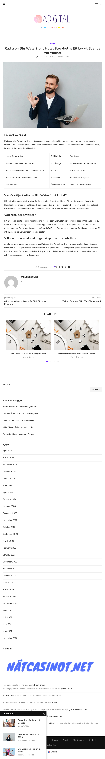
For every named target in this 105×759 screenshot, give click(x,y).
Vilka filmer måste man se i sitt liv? (18, 427)
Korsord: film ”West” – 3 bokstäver (18, 420)
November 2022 (10, 569)
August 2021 (8, 610)
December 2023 (10, 513)
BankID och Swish (37, 685)
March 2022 (8, 589)
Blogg (52, 44)
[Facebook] (41, 28)
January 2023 (9, 555)
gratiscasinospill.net (78, 709)
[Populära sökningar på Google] (9, 723)
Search (6, 384)
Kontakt (92, 740)
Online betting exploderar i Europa (18, 434)
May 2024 (7, 485)
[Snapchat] (59, 28)
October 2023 (9, 527)
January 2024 (9, 506)
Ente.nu (9, 695)
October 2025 (9, 471)
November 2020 (10, 638)
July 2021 (7, 617)
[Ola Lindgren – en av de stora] (9, 752)
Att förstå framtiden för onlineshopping (76, 353)
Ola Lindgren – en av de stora (30, 750)
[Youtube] (55, 28)
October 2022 (9, 576)
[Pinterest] (52, 28)
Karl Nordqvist (42, 57)
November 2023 (10, 520)
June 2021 (7, 624)
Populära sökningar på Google (29, 721)
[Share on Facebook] (59, 267)
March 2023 (8, 541)
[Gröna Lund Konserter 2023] (9, 737)
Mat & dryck (78, 740)
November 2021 (10, 603)
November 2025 (10, 465)
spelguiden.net (55, 716)
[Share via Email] (69, 267)
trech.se (53, 702)
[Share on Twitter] (62, 267)
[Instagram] (48, 28)
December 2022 (10, 562)
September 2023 (10, 534)
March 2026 (8, 458)
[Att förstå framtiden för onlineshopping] (76, 335)
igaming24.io (66, 689)
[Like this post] (56, 267)
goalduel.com (53, 723)
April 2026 (8, 451)
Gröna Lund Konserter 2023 (29, 736)
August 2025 (9, 478)
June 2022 (8, 583)
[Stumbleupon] (63, 28)
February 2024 (9, 499)
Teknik (65, 740)
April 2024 (8, 492)
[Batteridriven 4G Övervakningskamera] (28, 335)
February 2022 (9, 596)
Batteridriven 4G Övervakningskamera (28, 353)
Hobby (55, 740)
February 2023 (9, 548)
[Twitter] (45, 28)
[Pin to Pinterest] (65, 267)
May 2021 (7, 631)
